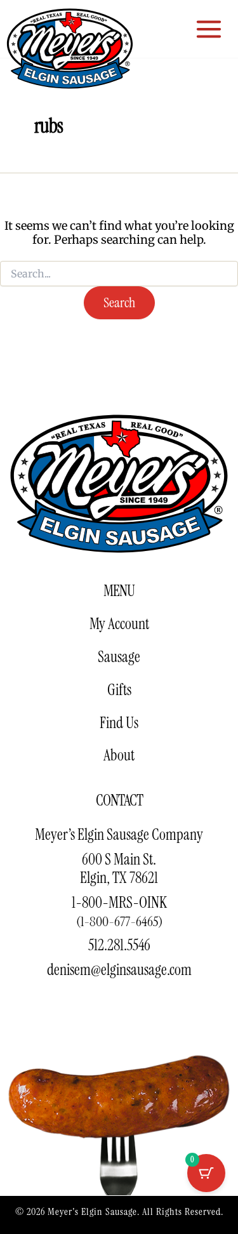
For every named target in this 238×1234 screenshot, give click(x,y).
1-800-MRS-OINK (119, 911)
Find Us (119, 723)
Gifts (119, 690)
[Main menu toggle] (209, 28)
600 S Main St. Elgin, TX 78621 (119, 868)
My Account (119, 624)
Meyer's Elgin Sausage (92, 1211)
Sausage (119, 657)
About (119, 755)
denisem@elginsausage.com (119, 969)
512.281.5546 (119, 945)
